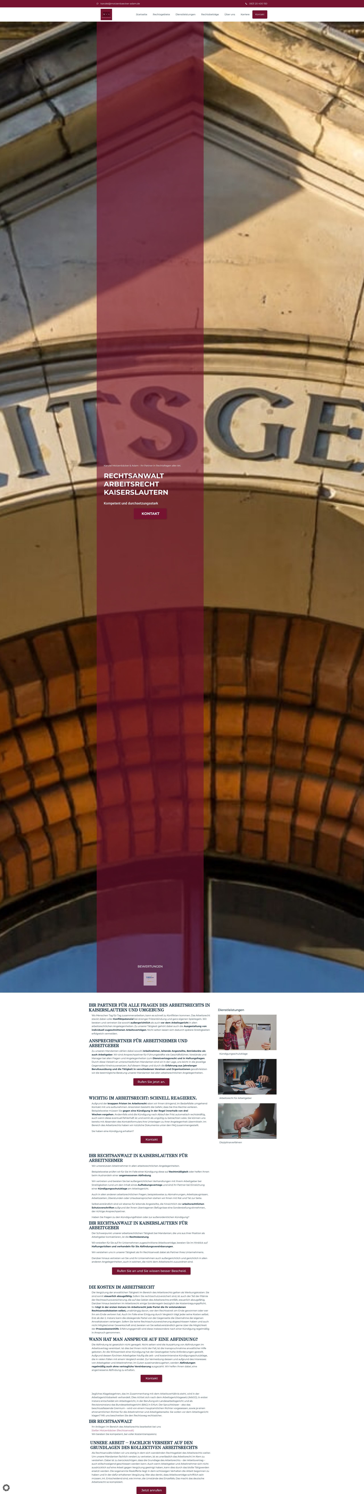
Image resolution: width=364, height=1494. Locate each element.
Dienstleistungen (186, 14)
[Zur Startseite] (106, 14)
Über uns (230, 14)
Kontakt (259, 14)
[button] (6, 1487)
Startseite (141, 14)
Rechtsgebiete (161, 14)
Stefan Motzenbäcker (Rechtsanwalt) (113, 1430)
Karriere (245, 14)
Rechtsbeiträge (210, 14)
